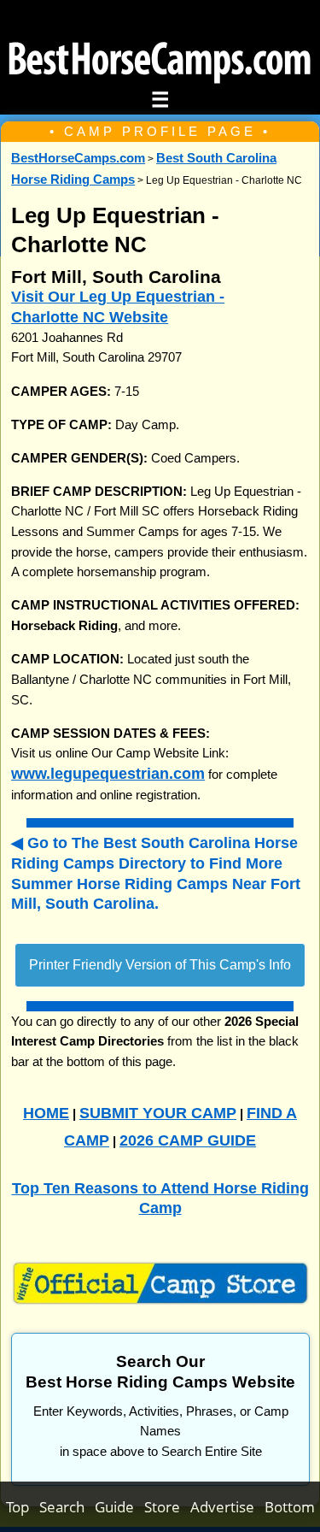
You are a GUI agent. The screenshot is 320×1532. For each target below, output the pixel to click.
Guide (119, 1507)
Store (167, 1507)
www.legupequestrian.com (108, 773)
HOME (46, 1113)
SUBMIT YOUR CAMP (157, 1113)
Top (22, 1507)
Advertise (227, 1507)
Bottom (290, 1507)
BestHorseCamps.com (78, 158)
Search (67, 1507)
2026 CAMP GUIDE (187, 1140)
